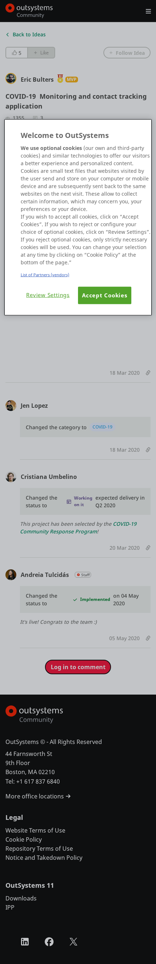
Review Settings (48, 295)
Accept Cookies (104, 295)
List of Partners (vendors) (45, 274)
